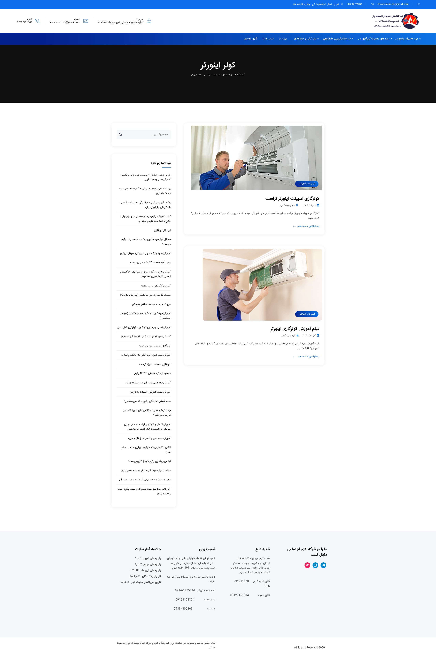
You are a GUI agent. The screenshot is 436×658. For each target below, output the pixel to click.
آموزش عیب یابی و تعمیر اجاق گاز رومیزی (149, 438)
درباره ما (283, 39)
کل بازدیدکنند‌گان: (151, 576)
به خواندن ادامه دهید (308, 226)
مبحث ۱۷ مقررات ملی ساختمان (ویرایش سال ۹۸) (145, 295)
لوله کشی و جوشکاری (305, 39)
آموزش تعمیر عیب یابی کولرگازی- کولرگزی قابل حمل (144, 327)
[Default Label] (323, 565)
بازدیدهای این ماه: (150, 570)
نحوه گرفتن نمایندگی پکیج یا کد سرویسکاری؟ (147, 401)
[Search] (123, 132)
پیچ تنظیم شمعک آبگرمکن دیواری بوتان (150, 263)
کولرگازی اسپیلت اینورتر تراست (292, 198)
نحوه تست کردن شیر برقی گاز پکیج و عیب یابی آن (145, 480)
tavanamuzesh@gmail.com (393, 4)
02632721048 (354, 4)
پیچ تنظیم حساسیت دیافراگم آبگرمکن (151, 304)
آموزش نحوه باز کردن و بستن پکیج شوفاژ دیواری (145, 253)
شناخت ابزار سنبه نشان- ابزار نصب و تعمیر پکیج (146, 470)
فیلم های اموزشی (307, 184)
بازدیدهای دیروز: (151, 564)
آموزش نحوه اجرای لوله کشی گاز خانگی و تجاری (146, 337)
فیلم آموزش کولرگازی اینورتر (294, 329)
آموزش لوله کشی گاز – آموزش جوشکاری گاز (148, 383)
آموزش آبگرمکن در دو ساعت (156, 286)
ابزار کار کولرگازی (162, 230)
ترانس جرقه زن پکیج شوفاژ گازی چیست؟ (149, 461)
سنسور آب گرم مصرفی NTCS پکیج (152, 373)
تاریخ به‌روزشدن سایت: (148, 582)
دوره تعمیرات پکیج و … (406, 39)
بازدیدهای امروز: (151, 558)
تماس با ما (268, 39)
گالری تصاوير (250, 39)
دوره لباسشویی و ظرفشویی (337, 39)
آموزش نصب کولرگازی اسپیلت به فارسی (150, 392)
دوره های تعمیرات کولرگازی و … (374, 39)
